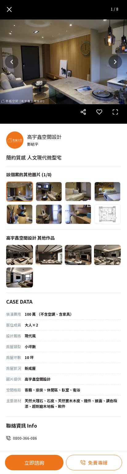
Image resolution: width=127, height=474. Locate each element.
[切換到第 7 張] (78, 214)
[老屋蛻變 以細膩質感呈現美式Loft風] (78, 255)
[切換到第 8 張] (107, 214)
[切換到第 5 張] (19, 214)
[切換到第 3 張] (78, 191)
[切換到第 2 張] (48, 191)
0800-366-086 (25, 438)
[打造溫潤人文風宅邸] (19, 255)
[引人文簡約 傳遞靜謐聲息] (48, 255)
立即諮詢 (34, 462)
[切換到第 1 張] (19, 191)
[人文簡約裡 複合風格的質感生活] (107, 255)
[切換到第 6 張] (48, 214)
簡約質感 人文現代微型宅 (34, 157)
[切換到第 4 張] (107, 191)
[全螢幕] (115, 112)
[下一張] (115, 62)
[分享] (83, 112)
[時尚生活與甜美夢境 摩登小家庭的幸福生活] (19, 277)
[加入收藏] (99, 112)
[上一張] (11, 62)
